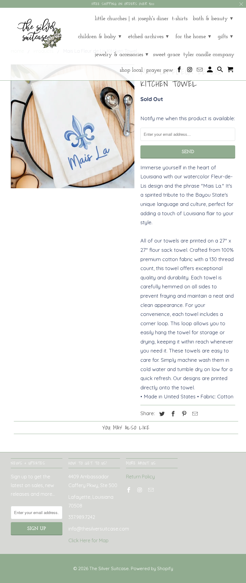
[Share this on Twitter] (161, 413)
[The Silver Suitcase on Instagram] (190, 71)
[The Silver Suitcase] (36, 31)
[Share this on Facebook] (172, 413)
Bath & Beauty (213, 19)
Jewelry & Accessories (121, 55)
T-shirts (180, 19)
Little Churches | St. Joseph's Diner (132, 19)
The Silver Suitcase (109, 568)
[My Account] (210, 71)
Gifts (225, 37)
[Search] (220, 71)
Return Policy (140, 477)
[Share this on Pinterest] (183, 413)
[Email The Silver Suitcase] (200, 71)
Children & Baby (99, 37)
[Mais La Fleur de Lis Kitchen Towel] (72, 126)
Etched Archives (148, 37)
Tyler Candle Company (208, 55)
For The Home (193, 37)
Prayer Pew (159, 70)
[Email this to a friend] (194, 413)
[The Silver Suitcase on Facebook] (179, 71)
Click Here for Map (88, 540)
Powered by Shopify (152, 568)
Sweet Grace (166, 55)
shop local (131, 70)
